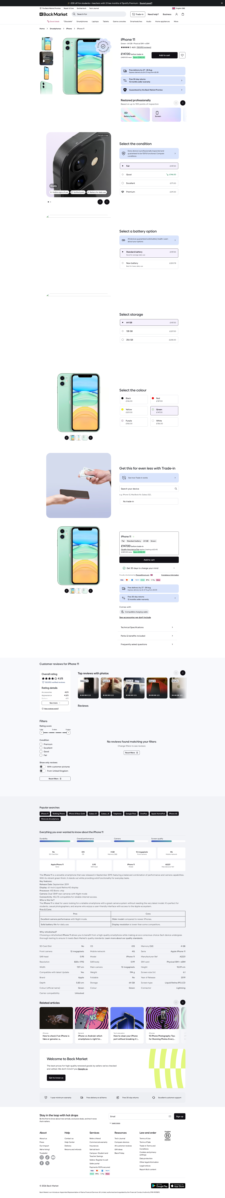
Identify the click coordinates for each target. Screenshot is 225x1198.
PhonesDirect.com (142, 575)
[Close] (222, 3)
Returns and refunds (73, 1149)
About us (43, 1138)
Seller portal (94, 1163)
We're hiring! (45, 1149)
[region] (153, 115)
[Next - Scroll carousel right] (182, 103)
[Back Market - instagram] (42, 1157)
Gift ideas (119, 1149)
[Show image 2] (50, 201)
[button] (103, 46)
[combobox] (149, 489)
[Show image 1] (48, 201)
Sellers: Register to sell (99, 1160)
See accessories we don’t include (135, 617)
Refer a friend (95, 1138)
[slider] (41, 732)
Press (42, 1142)
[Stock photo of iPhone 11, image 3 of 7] (46, 87)
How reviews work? (51, 709)
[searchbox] (101, 14)
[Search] (74, 14)
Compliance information (170, 575)
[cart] (182, 14)
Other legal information (149, 1162)
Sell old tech (95, 1149)
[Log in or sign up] (176, 14)
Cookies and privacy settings (148, 1153)
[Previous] (67, 438)
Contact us (69, 1138)
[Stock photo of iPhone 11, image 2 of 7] (46, 73)
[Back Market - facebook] (42, 1163)
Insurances (94, 1146)
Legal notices (145, 1166)
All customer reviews (123, 1146)
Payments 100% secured (100, 1167)
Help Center (70, 1142)
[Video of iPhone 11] (46, 58)
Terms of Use (145, 1138)
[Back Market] (53, 14)
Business (167, 14)
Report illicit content (148, 1169)
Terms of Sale (145, 1142)
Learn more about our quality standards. (124, 938)
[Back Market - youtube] (53, 1157)
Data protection (146, 1158)
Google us (83, 1069)
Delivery (68, 1146)
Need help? (153, 14)
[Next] (91, 438)
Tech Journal (120, 1138)
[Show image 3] (85, 437)
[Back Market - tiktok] (47, 1157)
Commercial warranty (98, 1142)
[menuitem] (82, 21)
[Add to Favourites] (182, 55)
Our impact (44, 1146)
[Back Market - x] (47, 1163)
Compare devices (122, 1142)
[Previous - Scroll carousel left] (176, 103)
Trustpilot (43, 1153)
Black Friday (119, 1153)
